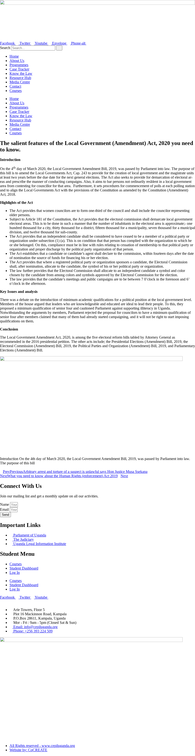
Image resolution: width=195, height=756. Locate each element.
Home (14, 56)
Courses (16, 91)
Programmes (19, 65)
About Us (17, 61)
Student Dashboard (24, 568)
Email (5, 509)
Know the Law (21, 73)
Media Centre (20, 82)
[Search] (59, 47)
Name (5, 504)
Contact (15, 86)
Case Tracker (19, 69)
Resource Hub (20, 78)
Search (5, 48)
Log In (15, 573)
